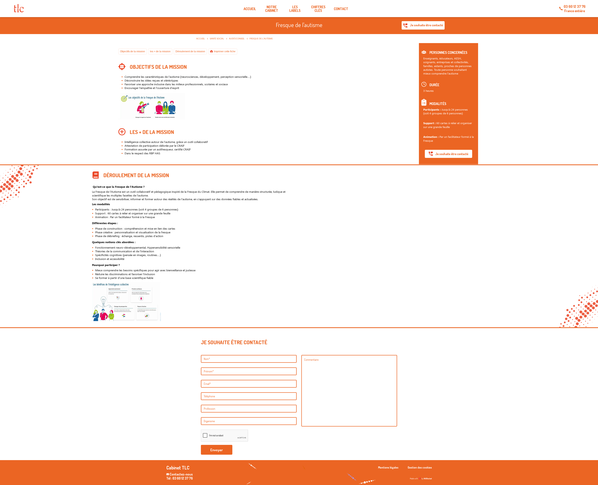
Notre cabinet (271, 9)
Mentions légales (388, 467)
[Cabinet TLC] (18, 8)
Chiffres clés (318, 9)
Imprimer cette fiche (224, 51)
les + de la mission (160, 51)
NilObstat (428, 478)
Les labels (295, 9)
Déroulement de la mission (190, 51)
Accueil (250, 8)
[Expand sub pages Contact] (595, 8)
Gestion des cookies (420, 467)
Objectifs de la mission (132, 51)
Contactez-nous (181, 474)
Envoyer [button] (216, 450)
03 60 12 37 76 (575, 6)
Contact (341, 8)
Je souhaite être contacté (426, 25)
